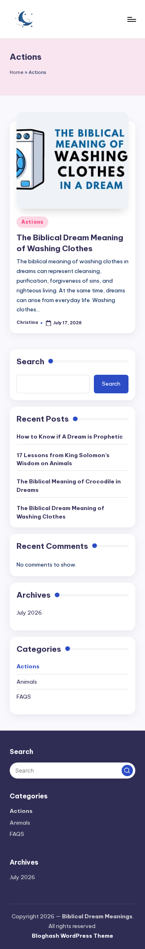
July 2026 (29, 612)
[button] (127, 770)
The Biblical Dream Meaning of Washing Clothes (60, 512)
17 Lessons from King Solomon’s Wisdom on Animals (63, 459)
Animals (27, 681)
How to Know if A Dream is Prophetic (70, 436)
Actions (32, 222)
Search (30, 361)
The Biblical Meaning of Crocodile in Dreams (69, 485)
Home (16, 72)
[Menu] (131, 19)
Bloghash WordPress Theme (72, 935)
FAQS (24, 696)
